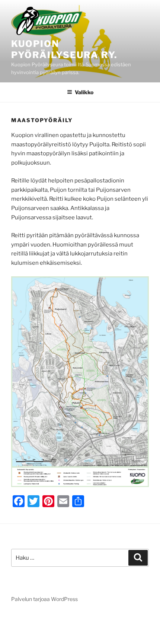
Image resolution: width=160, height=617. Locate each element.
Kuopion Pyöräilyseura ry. (64, 49)
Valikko (84, 92)
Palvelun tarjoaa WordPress (44, 599)
